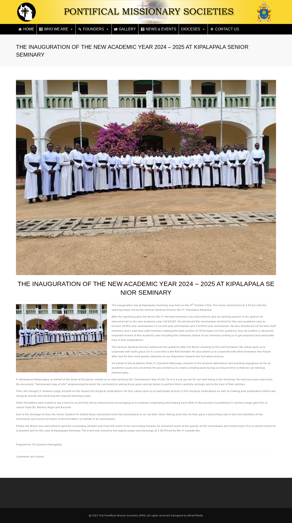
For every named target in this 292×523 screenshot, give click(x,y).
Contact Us (227, 29)
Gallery (127, 29)
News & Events (161, 29)
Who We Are (56, 29)
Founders (93, 29)
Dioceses (190, 29)
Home (28, 29)
